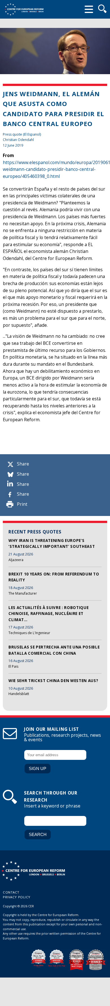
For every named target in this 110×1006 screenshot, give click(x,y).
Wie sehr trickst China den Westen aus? (53, 680)
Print (22, 504)
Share (23, 464)
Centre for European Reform (24, 9)
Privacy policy (16, 897)
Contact (11, 892)
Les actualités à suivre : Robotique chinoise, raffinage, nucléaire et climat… (48, 613)
